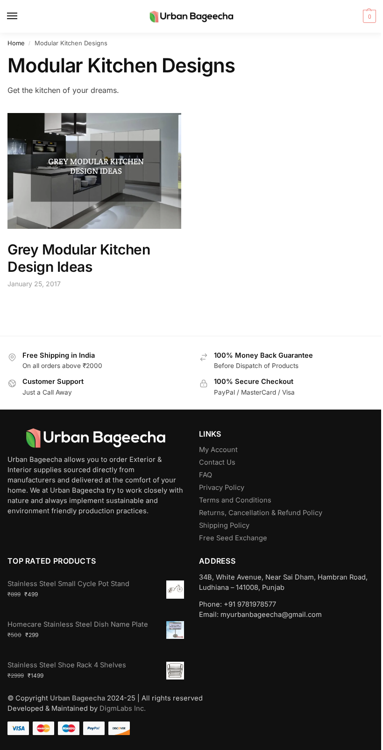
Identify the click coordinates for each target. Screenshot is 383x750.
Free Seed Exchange (233, 538)
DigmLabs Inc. (122, 708)
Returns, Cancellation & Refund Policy (260, 513)
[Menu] (21, 16)
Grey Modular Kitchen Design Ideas (78, 258)
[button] (368, 16)
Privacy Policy (221, 487)
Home (16, 43)
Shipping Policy (224, 525)
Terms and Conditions (235, 500)
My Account (218, 450)
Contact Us (217, 462)
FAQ (205, 475)
